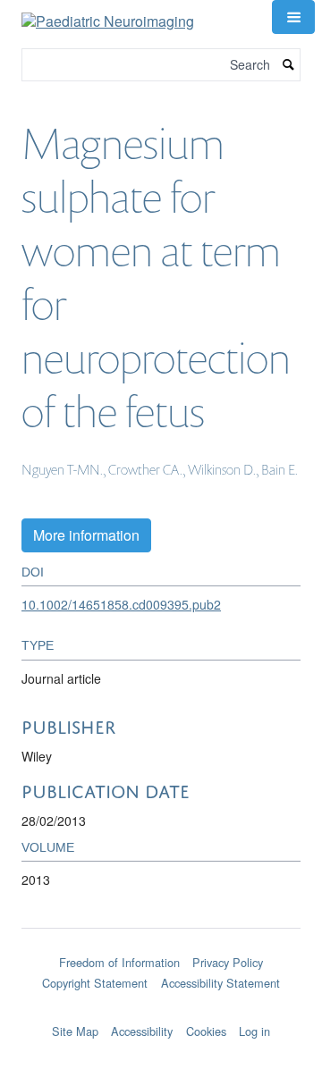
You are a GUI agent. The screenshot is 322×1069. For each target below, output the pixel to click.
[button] (293, 17)
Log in (254, 1031)
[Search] (289, 64)
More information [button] (86, 535)
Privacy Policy (227, 962)
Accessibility (142, 1031)
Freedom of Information (119, 962)
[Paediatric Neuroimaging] (107, 14)
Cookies (206, 1031)
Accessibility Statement (220, 982)
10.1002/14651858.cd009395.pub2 (121, 604)
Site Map (75, 1031)
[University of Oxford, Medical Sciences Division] (161, 947)
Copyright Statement (95, 982)
